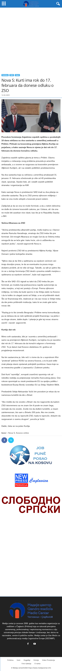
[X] (11, 440)
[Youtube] (34, 644)
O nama (37, 663)
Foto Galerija (26, 663)
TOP (11, 75)
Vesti (17, 75)
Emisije (36, 660)
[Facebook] (4, 440)
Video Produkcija (48, 660)
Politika (5, 75)
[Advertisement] (31, 40)
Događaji (27, 660)
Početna (10, 660)
